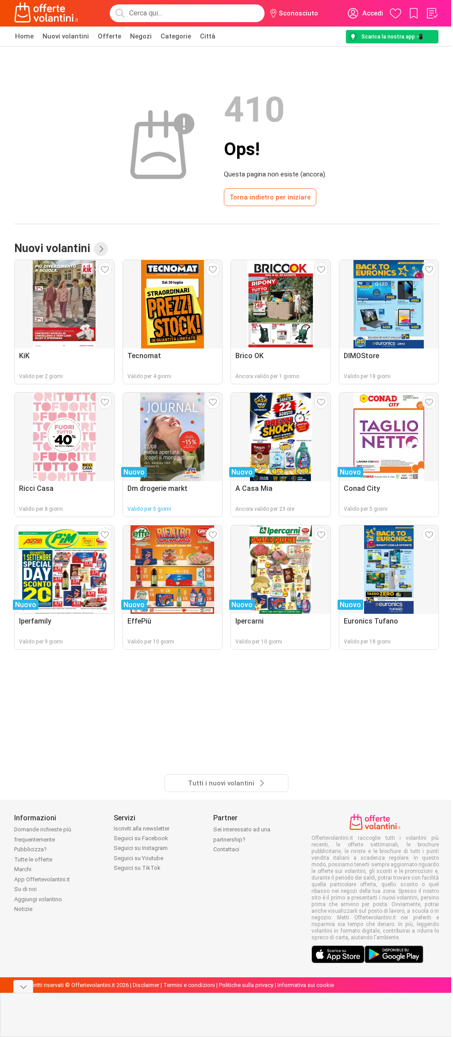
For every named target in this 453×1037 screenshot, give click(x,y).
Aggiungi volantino (38, 899)
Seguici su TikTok (137, 868)
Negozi (141, 36)
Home (24, 36)
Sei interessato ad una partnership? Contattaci (241, 839)
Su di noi (25, 889)
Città (207, 36)
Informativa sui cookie (305, 985)
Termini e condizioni (189, 985)
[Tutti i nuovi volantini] (101, 249)
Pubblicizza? (30, 849)
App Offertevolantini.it (42, 879)
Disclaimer (146, 985)
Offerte (109, 36)
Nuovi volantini (65, 36)
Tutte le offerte (33, 859)
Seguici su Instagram (141, 848)
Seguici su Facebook (141, 838)
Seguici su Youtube (138, 858)
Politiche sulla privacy (246, 985)
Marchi (22, 869)
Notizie (23, 909)
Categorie (176, 36)
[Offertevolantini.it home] (46, 13)
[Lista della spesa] (432, 13)
